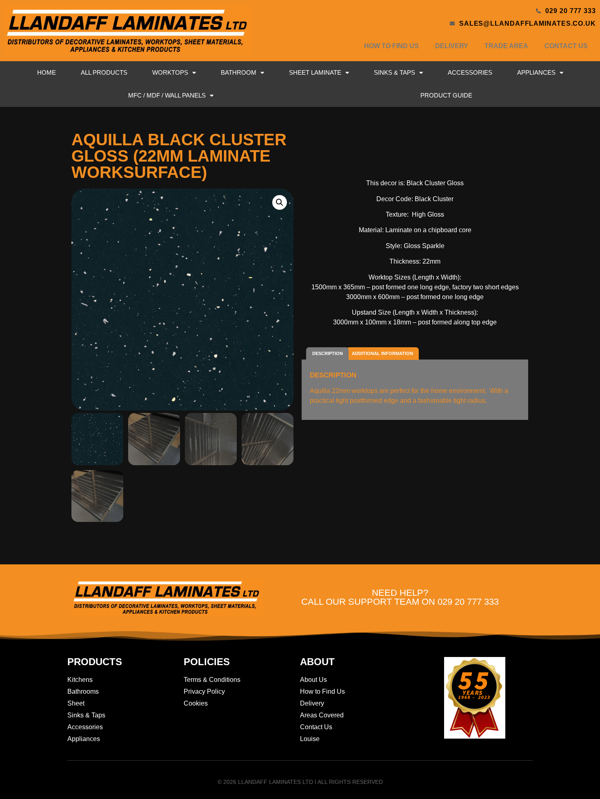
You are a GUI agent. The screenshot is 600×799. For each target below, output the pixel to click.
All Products (104, 72)
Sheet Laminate (315, 72)
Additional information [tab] (382, 353)
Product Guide (446, 95)
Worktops (170, 72)
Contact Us (566, 45)
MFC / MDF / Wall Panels (167, 95)
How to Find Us (391, 45)
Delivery (451, 45)
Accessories (470, 72)
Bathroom (238, 72)
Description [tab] (327, 353)
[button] (279, 202)
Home (46, 72)
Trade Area (506, 45)
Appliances (536, 72)
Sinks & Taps (394, 72)
